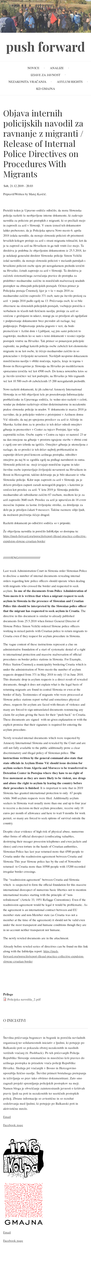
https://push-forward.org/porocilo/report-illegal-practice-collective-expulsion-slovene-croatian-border (43, 956)
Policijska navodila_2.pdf (24, 999)
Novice (33, 68)
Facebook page (13, 1125)
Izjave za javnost (45, 75)
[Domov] (45, 16)
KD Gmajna (45, 88)
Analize (57, 68)
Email (7, 1117)
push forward (45, 46)
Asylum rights (70, 81)
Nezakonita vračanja (27, 81)
